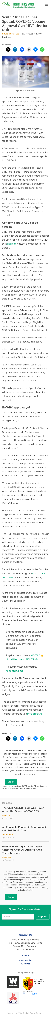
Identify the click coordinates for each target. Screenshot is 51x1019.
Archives (25, 964)
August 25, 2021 (15, 670)
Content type (15, 786)
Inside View (7, 834)
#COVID (35, 655)
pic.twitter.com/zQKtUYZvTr (22, 659)
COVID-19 (26, 786)
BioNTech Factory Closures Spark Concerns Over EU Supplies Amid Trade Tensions (22, 849)
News (33, 789)
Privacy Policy (25, 960)
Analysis (6, 815)
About (25, 955)
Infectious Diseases (10, 789)
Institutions (25, 789)
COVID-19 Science (10, 34)
